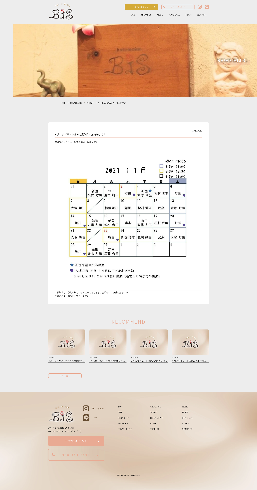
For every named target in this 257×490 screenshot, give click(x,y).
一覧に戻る (64, 375)
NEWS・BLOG (125, 429)
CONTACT (187, 429)
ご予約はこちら (141, 7)
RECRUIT (202, 15)
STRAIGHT (123, 418)
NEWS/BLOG (76, 103)
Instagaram (98, 408)
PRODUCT (123, 423)
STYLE (185, 423)
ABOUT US (146, 15)
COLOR (153, 412)
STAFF (189, 15)
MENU (160, 15)
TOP (133, 15)
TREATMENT (156, 418)
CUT (120, 412)
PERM (185, 412)
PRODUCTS (174, 15)
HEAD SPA (187, 418)
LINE (95, 418)
